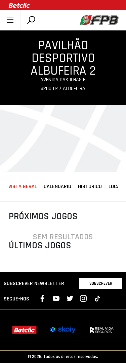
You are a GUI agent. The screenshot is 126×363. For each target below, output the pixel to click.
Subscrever (100, 283)
